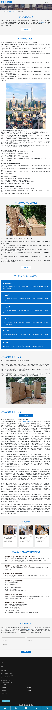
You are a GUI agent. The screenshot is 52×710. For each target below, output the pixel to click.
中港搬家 (24, 421)
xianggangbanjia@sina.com (9, 675)
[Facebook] (20, 705)
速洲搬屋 (41, 22)
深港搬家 (29, 421)
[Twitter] (25, 705)
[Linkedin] (22, 705)
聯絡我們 (26, 29)
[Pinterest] (32, 705)
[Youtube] (27, 705)
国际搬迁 (28, 629)
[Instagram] (29, 705)
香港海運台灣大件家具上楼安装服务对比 (15, 538)
